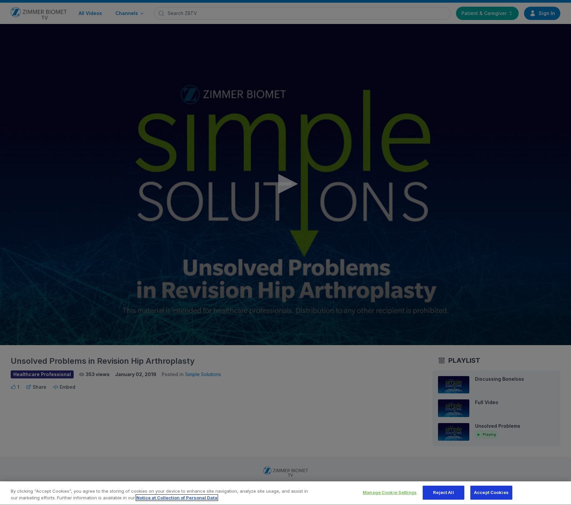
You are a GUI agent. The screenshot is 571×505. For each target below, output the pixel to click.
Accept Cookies (491, 492)
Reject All (443, 492)
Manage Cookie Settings (390, 492)
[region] (285, 493)
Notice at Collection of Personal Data (176, 497)
